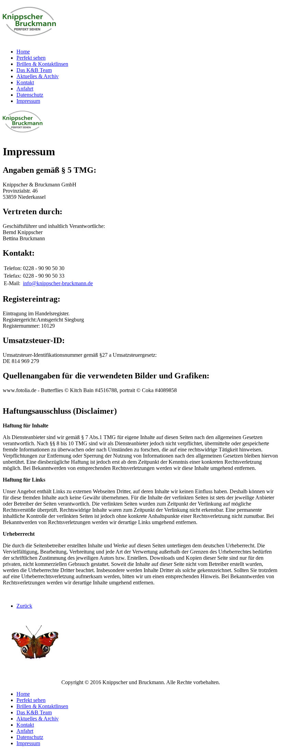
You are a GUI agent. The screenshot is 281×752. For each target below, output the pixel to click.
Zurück (24, 606)
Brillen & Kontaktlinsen (42, 64)
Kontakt (25, 82)
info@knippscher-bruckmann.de (58, 283)
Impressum (28, 101)
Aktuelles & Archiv (37, 76)
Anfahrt (24, 89)
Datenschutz (29, 95)
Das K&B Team (34, 70)
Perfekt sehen (31, 58)
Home (23, 51)
